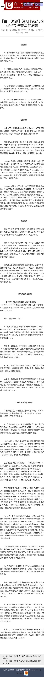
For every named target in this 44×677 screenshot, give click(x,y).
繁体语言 (28, 4)
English (38, 4)
